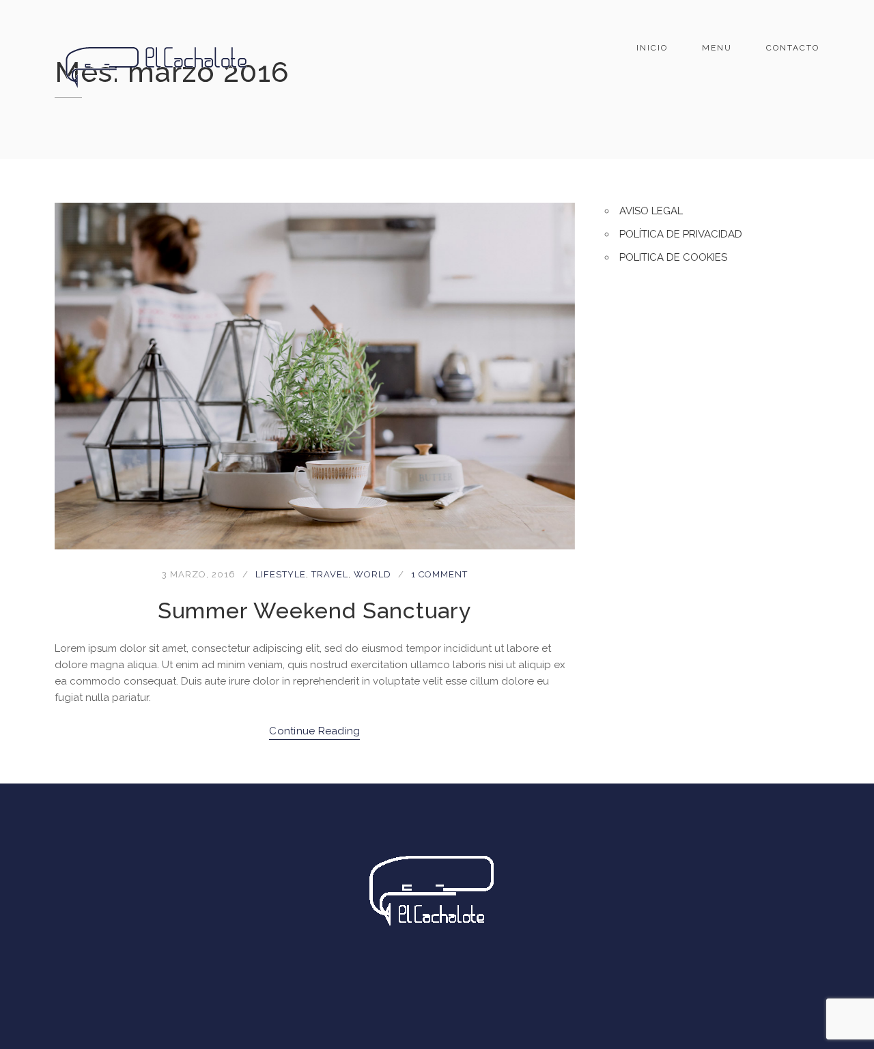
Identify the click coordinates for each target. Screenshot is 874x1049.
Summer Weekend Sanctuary (314, 610)
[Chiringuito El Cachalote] (157, 64)
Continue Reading (314, 731)
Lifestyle (280, 574)
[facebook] (418, 980)
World (372, 574)
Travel (329, 574)
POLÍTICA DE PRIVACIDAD (680, 234)
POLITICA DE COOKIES (673, 257)
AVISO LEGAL (651, 211)
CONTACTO (792, 48)
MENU (717, 48)
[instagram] (455, 980)
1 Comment (439, 574)
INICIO (652, 48)
